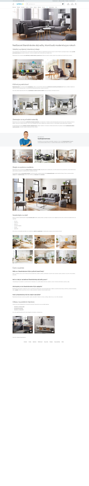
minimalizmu (30, 86)
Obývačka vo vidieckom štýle (19, 306)
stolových (36, 174)
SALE (47, 7)
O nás (56, 7)
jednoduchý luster (50, 173)
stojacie (14, 174)
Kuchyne (31, 7)
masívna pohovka (16, 126)
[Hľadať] (27, 4)
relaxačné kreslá (33, 125)
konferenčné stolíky (70, 125)
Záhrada (35, 7)
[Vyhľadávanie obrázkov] (63, 4)
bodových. (43, 174)
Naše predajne (51, 7)
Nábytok (18, 7)
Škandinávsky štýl (16, 86)
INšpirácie (39, 7)
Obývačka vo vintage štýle (18, 309)
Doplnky (27, 7)
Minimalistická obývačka (18, 308)
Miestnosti (14, 7)
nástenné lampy (21, 174)
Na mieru (43, 7)
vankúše (16, 289)
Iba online (23, 7)
